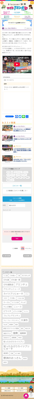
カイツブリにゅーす (13, 293)
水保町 (13, 177)
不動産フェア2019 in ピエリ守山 (22, 139)
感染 (16, 324)
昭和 (22, 328)
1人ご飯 (5, 275)
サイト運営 (20, 388)
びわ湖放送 (8, 284)
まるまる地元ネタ (6, 17)
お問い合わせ (7, 391)
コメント (7, 210)
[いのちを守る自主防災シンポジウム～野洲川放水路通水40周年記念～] (7, 148)
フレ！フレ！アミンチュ (11, 320)
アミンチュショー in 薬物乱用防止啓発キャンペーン (22, 129)
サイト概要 (7, 388)
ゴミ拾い (12, 298)
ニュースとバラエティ (27, 17)
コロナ (5, 298)
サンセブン (24, 174)
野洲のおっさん (10, 180)
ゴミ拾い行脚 (21, 298)
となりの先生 (17, 12)
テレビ (23, 302)
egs (12, 172)
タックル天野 (15, 302)
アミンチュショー (18, 172)
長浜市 (25, 358)
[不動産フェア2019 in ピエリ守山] (7, 138)
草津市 (5, 353)
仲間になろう (27, 12)
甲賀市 (20, 337)
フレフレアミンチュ (11, 315)
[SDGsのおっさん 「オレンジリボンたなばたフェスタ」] (7, 158)
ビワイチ (7, 311)
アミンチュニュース (11, 289)
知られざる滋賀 (6, 12)
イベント (26, 172)
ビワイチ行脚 (17, 311)
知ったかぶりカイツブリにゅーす (16, 347)
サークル (6, 302)
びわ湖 (6, 279)
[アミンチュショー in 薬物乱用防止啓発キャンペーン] (7, 128)
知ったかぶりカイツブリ (13, 341)
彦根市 (11, 324)
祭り (21, 177)
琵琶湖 (14, 337)
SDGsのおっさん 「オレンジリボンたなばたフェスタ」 (22, 160)
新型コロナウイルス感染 (11, 328)
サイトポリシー (20, 391)
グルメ (27, 294)
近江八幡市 (17, 353)
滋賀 (17, 177)
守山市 (8, 177)
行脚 (12, 353)
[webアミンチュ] (17, 7)
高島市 (5, 362)
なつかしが (26, 275)
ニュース (18, 306)
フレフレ (26, 311)
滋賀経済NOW (6, 337)
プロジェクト (17, 17)
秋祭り (27, 177)
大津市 (24, 320)
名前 (4, 205)
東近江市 (27, 328)
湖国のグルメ (7, 333)
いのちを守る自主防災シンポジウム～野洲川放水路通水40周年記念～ (22, 150)
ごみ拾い (13, 275)
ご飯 (19, 275)
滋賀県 (23, 333)
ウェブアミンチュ (11, 174)
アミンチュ (28, 248)
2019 (8, 172)
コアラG (18, 174)
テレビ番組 (7, 307)
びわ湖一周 (15, 279)
